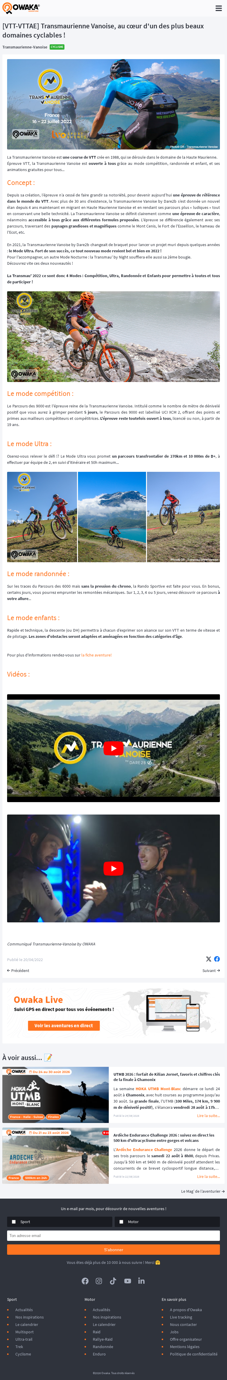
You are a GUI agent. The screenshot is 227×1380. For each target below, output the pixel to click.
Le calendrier (26, 1324)
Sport (25, 1221)
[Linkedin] (142, 1281)
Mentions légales (185, 1346)
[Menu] (219, 8)
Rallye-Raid (103, 1339)
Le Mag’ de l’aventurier (200, 1191)
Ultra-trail (24, 1339)
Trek (19, 1346)
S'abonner (113, 1249)
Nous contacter (183, 1324)
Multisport (24, 1332)
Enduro (99, 1354)
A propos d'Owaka (186, 1309)
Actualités (24, 1309)
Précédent (20, 970)
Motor (133, 1221)
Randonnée (103, 1346)
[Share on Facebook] (217, 959)
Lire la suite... (208, 1115)
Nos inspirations (29, 1317)
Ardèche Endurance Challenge (144, 1149)
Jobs (174, 1332)
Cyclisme (23, 1354)
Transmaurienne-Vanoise (24, 47)
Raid (96, 1332)
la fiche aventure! (96, 655)
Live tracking (181, 1317)
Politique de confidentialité (194, 1354)
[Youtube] (128, 1281)
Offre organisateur (186, 1339)
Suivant (209, 970)
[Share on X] (209, 959)
